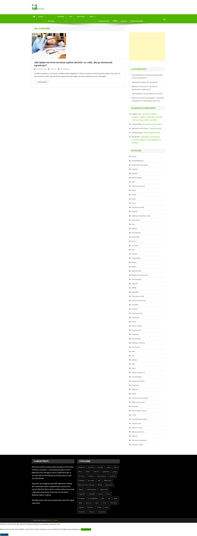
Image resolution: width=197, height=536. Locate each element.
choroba (91, 467)
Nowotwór (109, 485)
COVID (134, 195)
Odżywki (135, 284)
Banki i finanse (137, 178)
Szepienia (135, 385)
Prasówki (135, 334)
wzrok (134, 415)
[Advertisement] (147, 46)
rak (109, 498)
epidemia (105, 472)
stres (104, 503)
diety (80, 472)
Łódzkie (134, 254)
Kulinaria (81, 480)
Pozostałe (135, 317)
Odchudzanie (136, 279)
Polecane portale (138, 296)
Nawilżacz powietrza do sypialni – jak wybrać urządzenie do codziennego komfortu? (148, 99)
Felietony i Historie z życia (141, 216)
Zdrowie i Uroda (137, 445)
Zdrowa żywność (138, 432)
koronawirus (136, 233)
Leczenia (135, 245)
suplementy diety (138, 381)
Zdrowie (135, 436)
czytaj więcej (42, 82)
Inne (133, 224)
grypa (115, 472)
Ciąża (134, 190)
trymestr (90, 507)
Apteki (40, 16)
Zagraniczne (136, 423)
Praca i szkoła (137, 326)
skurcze (89, 503)
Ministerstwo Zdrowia (86, 485)
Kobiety (134, 228)
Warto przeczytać (138, 402)
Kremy (134, 241)
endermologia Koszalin (151, 133)
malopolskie (136, 258)
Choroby (51, 21)
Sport (134, 368)
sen (133, 356)
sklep (80, 503)
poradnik (92, 494)
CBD (133, 182)
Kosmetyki (81, 16)
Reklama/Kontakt (136, 21)
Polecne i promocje (139, 300)
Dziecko (134, 211)
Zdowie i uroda (137, 428)
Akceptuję (4, 534)
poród (100, 494)
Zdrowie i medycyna (139, 440)
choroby (100, 467)
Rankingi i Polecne (138, 343)
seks (133, 351)
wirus (107, 507)
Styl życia (113, 503)
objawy (81, 489)
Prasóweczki (136, 330)
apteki (134, 156)
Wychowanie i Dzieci (139, 411)
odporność (104, 489)
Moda (100, 485)
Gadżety (124, 21)
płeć (103, 498)
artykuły (134, 169)
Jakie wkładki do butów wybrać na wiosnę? (147, 94)
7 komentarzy (64, 69)
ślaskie (134, 360)
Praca (134, 322)
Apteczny (53, 69)
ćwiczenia (101, 512)
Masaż (134, 262)
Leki (70, 16)
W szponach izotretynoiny (152, 124)
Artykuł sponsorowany (140, 165)
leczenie (91, 480)
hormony (81, 476)
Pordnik (134, 309)
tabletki (134, 389)
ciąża (108, 467)
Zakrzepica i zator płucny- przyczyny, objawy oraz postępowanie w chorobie (146, 140)
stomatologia (137, 377)
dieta (116, 467)
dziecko (96, 472)
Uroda (134, 394)
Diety (133, 203)
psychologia (136, 339)
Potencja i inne (104, 21)
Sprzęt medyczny (138, 372)
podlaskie (135, 292)
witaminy (135, 406)
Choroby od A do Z (138, 186)
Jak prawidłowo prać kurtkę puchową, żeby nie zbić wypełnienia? (147, 76)
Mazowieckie (136, 271)
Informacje (136, 220)
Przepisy (81, 498)
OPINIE (115, 21)
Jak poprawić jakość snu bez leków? (145, 82)
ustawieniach (86, 529)
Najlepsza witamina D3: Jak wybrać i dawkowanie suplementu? (145, 88)
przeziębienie (93, 498)
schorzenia (136, 347)
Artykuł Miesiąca (138, 161)
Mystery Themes (52, 520)
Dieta (92, 16)
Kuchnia (112, 476)
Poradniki (60, 16)
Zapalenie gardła (155, 128)
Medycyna (107, 480)
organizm (81, 494)
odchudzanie (91, 489)
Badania (135, 173)
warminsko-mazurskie (140, 398)
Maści (134, 267)
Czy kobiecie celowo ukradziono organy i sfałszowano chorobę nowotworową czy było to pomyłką (147, 117)
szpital (80, 507)
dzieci (88, 472)
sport (97, 503)
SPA (133, 364)
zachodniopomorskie (139, 419)
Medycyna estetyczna (140, 275)
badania (81, 467)
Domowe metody (138, 207)
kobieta (91, 476)
